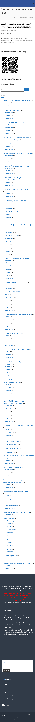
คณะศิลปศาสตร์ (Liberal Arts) (12, 333)
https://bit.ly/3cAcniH (14, 79)
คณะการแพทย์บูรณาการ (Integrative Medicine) (18, 189)
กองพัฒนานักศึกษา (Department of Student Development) (17, 167)
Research (8, 103)
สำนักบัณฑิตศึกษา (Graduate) (12, 467)
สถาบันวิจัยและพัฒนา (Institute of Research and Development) (18, 456)
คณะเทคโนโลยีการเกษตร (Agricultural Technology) (15, 363)
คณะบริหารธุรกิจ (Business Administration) (17, 225)
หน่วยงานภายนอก (8, 519)
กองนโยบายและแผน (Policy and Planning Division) (16, 124)
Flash (19, 717)
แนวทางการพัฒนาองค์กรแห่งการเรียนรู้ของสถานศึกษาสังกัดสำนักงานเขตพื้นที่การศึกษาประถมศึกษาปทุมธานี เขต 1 (18, 625)
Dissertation (9, 208)
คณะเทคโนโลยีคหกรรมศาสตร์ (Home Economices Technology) (14, 381)
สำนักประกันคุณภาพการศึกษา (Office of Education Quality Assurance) (15, 481)
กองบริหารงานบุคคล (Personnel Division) (16, 137)
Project (7, 214)
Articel (7, 429)
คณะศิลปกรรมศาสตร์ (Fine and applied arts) (17, 314)
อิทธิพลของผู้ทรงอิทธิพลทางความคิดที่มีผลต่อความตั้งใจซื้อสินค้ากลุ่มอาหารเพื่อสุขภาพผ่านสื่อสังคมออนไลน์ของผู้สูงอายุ (18, 618)
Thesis (7, 221)
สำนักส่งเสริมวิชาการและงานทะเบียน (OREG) (16, 512)
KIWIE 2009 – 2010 (13, 441)
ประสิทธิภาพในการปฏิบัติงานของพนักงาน (23, 40)
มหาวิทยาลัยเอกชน (10, 540)
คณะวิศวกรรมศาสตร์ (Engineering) (14, 283)
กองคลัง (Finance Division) (12, 110)
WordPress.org (8, 699)
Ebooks (7, 294)
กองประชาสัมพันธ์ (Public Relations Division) (17, 153)
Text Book (8, 251)
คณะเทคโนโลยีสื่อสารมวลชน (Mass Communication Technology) (13, 402)
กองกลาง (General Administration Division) (17, 100)
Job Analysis (9, 112)
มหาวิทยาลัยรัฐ (9, 521)
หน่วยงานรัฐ (8, 549)
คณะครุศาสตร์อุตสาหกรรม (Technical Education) (15, 201)
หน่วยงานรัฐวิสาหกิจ (11, 556)
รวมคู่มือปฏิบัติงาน (8, 452)
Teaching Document (11, 505)
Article (7, 205)
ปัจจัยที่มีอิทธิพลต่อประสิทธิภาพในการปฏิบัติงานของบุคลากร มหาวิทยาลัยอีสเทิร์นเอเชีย (16, 25)
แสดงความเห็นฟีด (9, 696)
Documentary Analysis (12, 140)
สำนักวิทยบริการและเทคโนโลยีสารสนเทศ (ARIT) (17, 492)
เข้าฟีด (5, 693)
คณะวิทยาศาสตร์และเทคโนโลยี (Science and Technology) (17, 259)
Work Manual (9, 106)
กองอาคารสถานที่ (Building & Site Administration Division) (13, 179)
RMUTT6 (13, 30)
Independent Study (8, 38)
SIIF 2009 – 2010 (12, 444)
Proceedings (9, 241)
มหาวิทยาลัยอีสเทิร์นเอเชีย (7, 42)
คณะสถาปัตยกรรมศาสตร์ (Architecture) (16, 349)
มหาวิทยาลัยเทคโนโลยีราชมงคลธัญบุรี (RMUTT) (18, 425)
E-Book (7, 495)
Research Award (10, 439)
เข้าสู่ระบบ (6, 690)
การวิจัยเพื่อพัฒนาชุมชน (12, 448)
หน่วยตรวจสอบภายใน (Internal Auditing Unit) (17, 563)
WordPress (18, 719)
